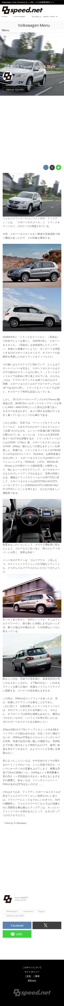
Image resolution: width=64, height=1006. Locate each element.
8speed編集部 (21, 74)
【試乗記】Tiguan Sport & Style (29, 66)
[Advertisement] (32, 130)
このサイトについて (32, 967)
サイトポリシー (32, 972)
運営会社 (32, 980)
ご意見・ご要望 (32, 976)
